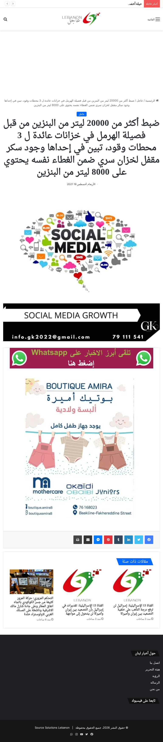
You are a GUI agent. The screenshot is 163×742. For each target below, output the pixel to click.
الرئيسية (150, 100)
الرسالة (155, 682)
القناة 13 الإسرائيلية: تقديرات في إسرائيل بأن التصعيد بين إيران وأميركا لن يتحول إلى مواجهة (82, 610)
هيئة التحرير (152, 669)
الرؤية (156, 676)
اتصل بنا (155, 662)
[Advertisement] (81, 64)
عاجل (140, 100)
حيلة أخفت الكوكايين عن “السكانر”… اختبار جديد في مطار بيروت (100, 4)
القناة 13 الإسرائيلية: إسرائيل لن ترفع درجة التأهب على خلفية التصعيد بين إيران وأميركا (133, 610)
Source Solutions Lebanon (52, 727)
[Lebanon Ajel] (81, 19)
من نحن (155, 689)
